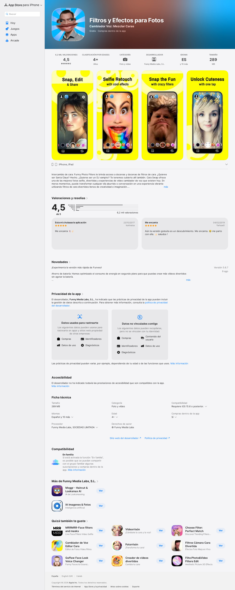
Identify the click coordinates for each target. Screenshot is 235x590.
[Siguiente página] (231, 115)
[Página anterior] (48, 115)
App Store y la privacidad (95, 587)
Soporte (135, 587)
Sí (172, 417)
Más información (179, 363)
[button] (22, 23)
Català (79, 576)
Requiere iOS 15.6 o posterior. (188, 406)
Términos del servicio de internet (66, 587)
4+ (113, 417)
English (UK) (67, 576)
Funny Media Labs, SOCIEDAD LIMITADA (73, 427)
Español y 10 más (61, 417)
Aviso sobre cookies (119, 587)
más (166, 186)
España (55, 576)
